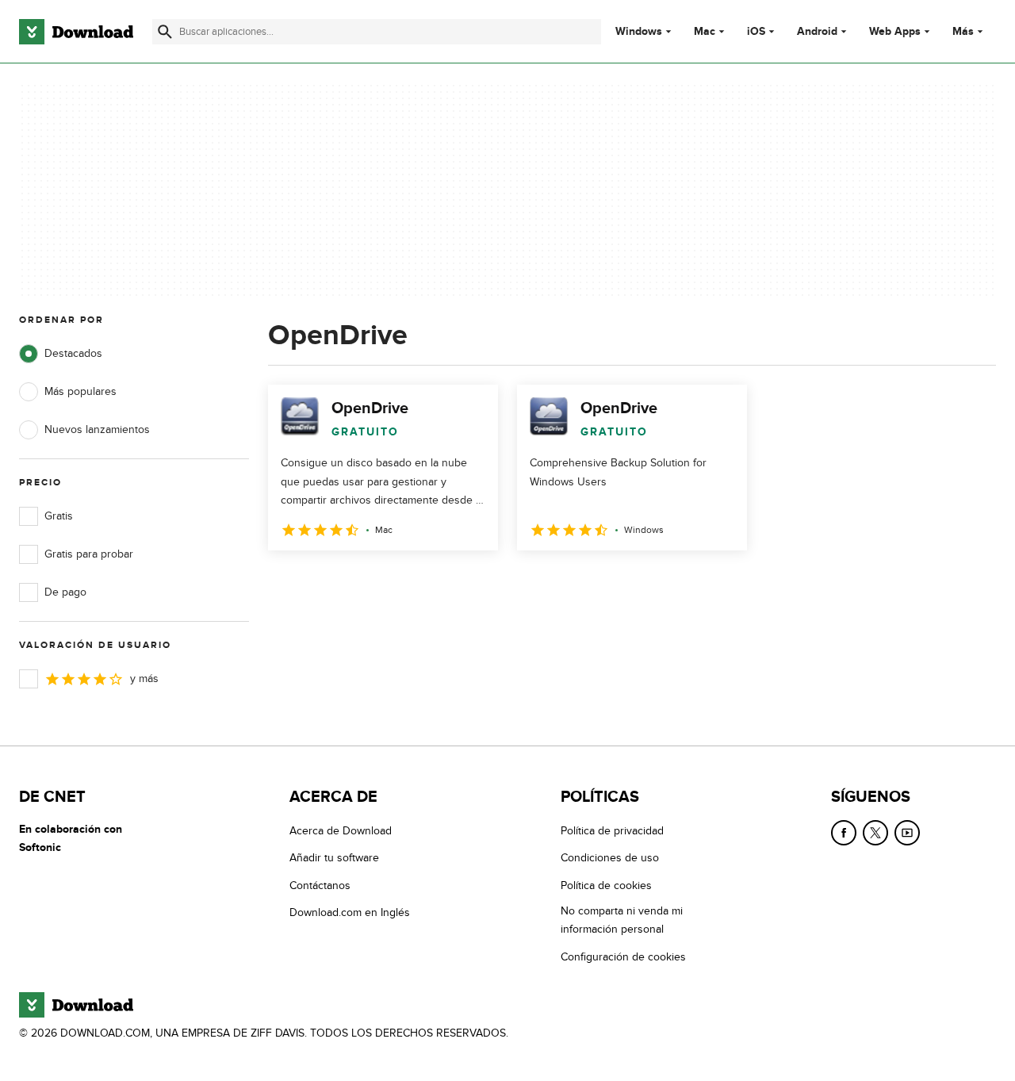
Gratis (58, 516)
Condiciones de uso (610, 857)
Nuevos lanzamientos (97, 429)
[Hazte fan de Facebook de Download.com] (843, 832)
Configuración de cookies (623, 957)
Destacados (73, 353)
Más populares (80, 391)
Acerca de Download (340, 831)
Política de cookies (606, 885)
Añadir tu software (334, 857)
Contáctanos (319, 885)
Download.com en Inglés (349, 912)
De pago (65, 592)
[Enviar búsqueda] (165, 31)
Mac (704, 31)
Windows (638, 31)
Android (817, 31)
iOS (756, 31)
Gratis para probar (88, 554)
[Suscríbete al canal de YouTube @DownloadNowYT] (907, 832)
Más (963, 31)
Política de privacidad (612, 831)
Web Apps (895, 31)
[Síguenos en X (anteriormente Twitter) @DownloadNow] (875, 832)
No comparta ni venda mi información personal (622, 920)
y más (144, 678)
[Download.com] (76, 31)
